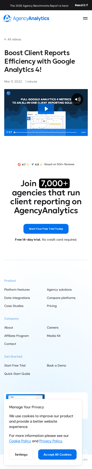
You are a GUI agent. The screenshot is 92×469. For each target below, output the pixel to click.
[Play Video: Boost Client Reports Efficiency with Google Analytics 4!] (46, 109)
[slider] (46, 132)
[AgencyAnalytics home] (26, 18)
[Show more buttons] (83, 132)
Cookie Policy (20, 441)
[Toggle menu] (85, 18)
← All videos (12, 39)
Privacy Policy (50, 441)
